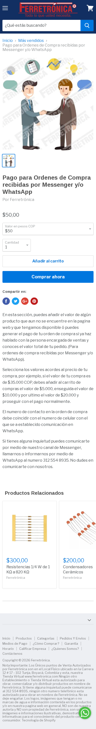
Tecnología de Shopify (39, 720)
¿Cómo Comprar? (46, 643)
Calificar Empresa (32, 649)
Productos (24, 638)
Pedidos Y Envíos (73, 638)
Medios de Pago (14, 643)
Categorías (45, 638)
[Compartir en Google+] (25, 301)
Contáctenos (12, 653)
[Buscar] (87, 25)
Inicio (7, 40)
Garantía (71, 643)
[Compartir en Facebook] (6, 301)
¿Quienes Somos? (65, 649)
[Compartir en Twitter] (15, 301)
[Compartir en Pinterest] (34, 301)
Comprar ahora (48, 276)
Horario (8, 649)
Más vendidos (31, 40)
